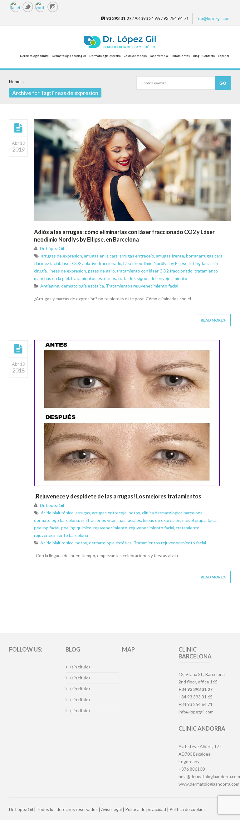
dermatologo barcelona (56, 520)
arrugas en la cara (101, 255)
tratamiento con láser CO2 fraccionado (155, 270)
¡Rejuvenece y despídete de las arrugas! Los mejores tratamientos (117, 496)
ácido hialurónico (57, 512)
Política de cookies (187, 809)
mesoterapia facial (200, 520)
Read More (212, 320)
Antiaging (49, 285)
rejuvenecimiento (110, 527)
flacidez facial (47, 263)
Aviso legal (111, 809)
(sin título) (80, 666)
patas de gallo (101, 270)
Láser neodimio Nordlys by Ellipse (155, 263)
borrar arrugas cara (204, 255)
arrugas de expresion (61, 255)
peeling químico (76, 527)
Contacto (209, 56)
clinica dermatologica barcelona (172, 512)
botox (134, 512)
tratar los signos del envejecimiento (152, 278)
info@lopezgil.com (213, 18)
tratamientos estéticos (93, 278)
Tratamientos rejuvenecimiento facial (142, 285)
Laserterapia (159, 56)
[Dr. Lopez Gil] (120, 42)
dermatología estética (82, 285)
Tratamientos (180, 56)
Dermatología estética (105, 56)
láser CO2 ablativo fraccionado (91, 263)
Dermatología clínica (34, 56)
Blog (196, 56)
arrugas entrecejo (137, 255)
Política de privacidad (145, 809)
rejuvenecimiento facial (151, 527)
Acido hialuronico (57, 542)
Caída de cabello (135, 56)
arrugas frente (170, 255)
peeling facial (46, 527)
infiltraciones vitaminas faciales (111, 520)
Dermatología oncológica (69, 56)
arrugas (83, 512)
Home (15, 81)
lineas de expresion (67, 270)
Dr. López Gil (52, 248)
